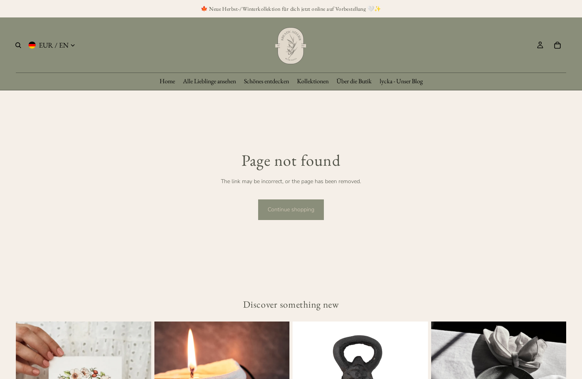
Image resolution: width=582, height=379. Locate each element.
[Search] (18, 45)
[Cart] (557, 45)
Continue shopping (291, 209)
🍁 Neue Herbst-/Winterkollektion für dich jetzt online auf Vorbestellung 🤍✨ (291, 8)
